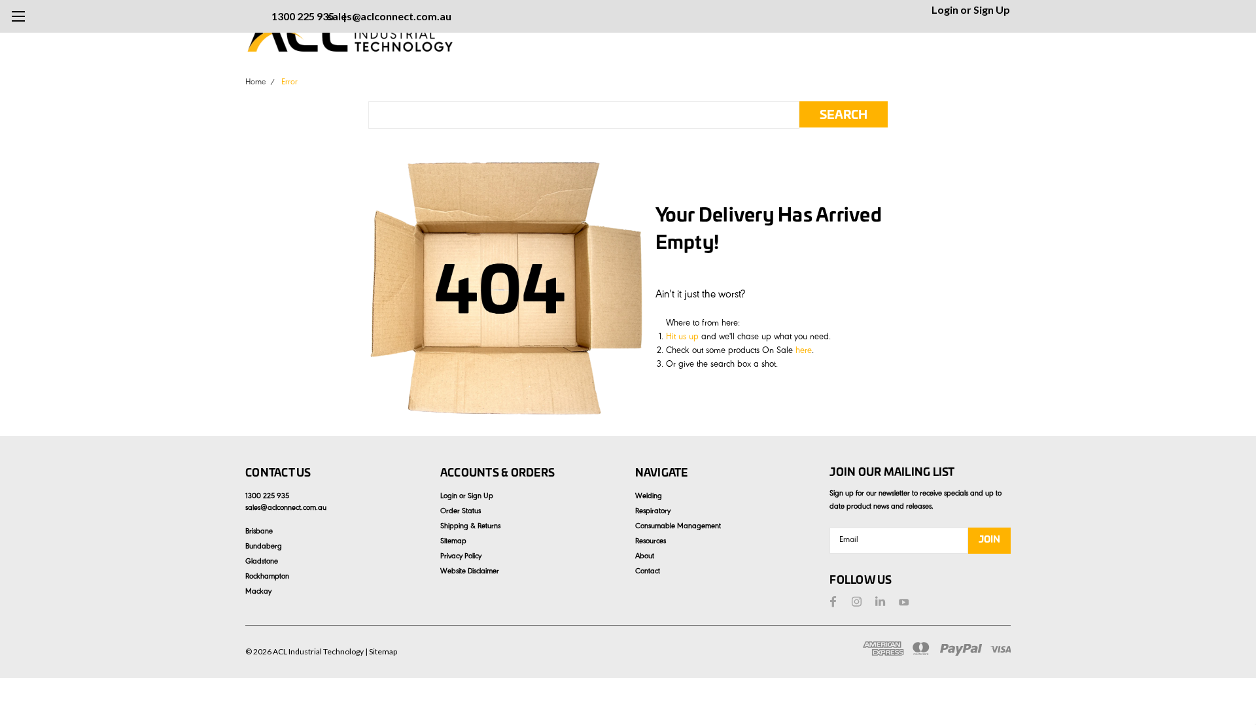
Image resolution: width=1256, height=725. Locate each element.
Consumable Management (678, 527)
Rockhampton (267, 577)
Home (255, 82)
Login (945, 9)
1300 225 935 (302, 16)
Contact (647, 572)
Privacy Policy (460, 557)
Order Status (460, 512)
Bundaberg (263, 547)
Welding (648, 497)
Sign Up (991, 9)
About (644, 557)
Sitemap (453, 542)
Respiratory (653, 512)
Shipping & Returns (470, 527)
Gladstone (261, 562)
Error (289, 82)
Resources (650, 542)
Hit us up (682, 338)
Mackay (258, 592)
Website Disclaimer (469, 572)
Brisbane (259, 532)
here (803, 351)
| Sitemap (381, 651)
